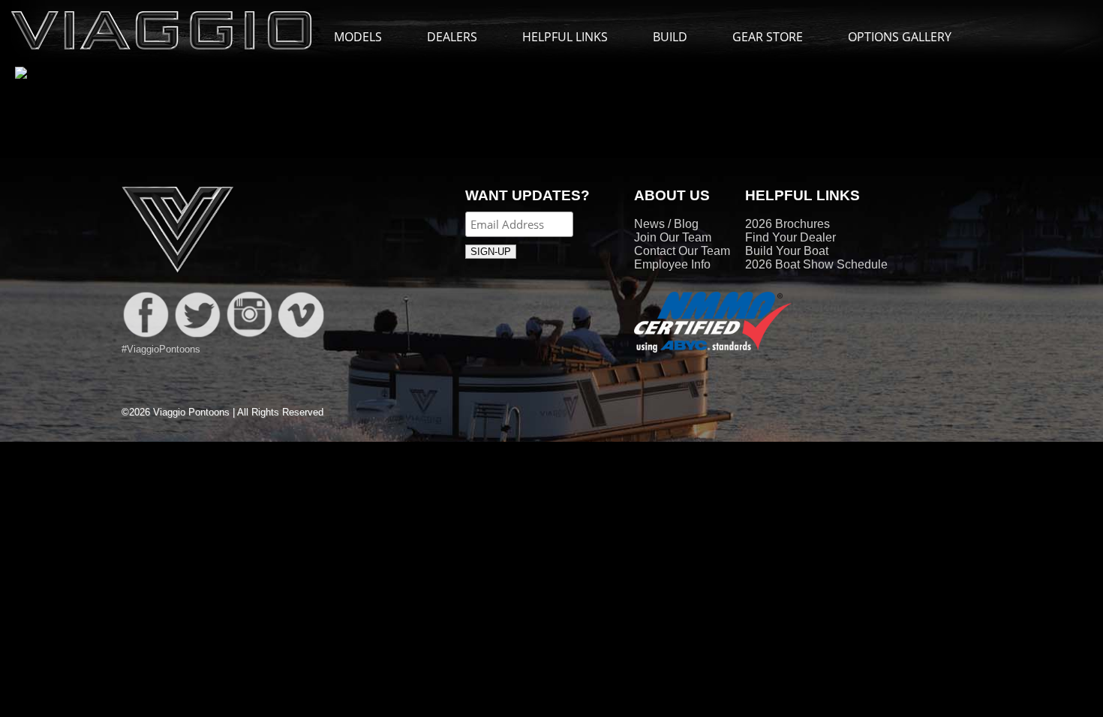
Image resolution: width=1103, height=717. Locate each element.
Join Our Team (672, 237)
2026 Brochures (787, 224)
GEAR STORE (767, 36)
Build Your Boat (786, 250)
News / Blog (666, 224)
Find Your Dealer (790, 237)
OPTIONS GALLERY (899, 36)
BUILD (670, 36)
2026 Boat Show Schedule (816, 264)
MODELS (358, 36)
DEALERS (452, 36)
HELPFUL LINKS (565, 36)
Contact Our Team (682, 250)
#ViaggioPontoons (161, 349)
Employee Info (672, 264)
